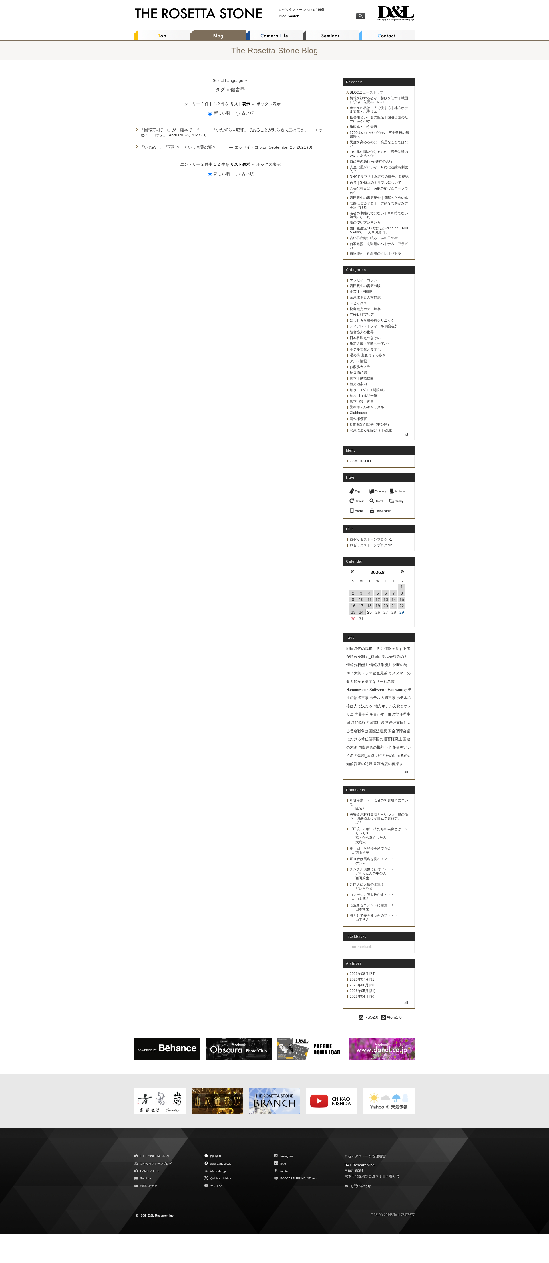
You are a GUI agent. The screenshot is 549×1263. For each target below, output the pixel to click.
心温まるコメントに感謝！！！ (374, 905)
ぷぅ (358, 822)
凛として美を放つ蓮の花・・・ (374, 916)
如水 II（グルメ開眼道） (368, 390)
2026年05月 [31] (362, 991)
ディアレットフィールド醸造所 (374, 326)
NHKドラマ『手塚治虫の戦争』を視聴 (379, 177)
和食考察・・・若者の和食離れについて (379, 802)
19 (377, 605)
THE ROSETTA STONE (155, 1156)
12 (377, 599)
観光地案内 (358, 384)
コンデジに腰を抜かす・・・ (372, 895)
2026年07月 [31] (362, 979)
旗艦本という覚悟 (363, 127)
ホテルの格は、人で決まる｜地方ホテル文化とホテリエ (379, 110)
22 (401, 605)
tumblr (284, 1171)
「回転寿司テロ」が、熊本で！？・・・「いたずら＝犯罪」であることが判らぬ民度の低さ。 (224, 130)
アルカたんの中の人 (370, 873)
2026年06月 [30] (362, 985)
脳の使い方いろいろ (365, 223)
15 (401, 599)
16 (353, 605)
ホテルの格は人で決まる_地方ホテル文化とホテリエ (378, 706)
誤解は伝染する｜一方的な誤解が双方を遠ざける (379, 205)
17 (361, 605)
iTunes (312, 1178)
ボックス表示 (268, 104)
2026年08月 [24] (362, 974)
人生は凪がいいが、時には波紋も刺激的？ (379, 169)
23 (353, 612)
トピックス (358, 303)
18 (369, 605)
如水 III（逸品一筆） (365, 396)
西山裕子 (362, 853)
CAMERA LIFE (361, 461)
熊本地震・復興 (362, 401)
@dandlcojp (218, 1171)
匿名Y (360, 808)
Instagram (286, 1156)
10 (361, 599)
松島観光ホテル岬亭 (365, 309)
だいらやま (364, 888)
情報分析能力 (357, 665)
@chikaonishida (220, 1178)
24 (361, 612)
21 (393, 605)
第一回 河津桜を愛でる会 (370, 848)
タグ (220, 89)
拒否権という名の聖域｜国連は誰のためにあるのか (379, 119)
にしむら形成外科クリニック (372, 320)
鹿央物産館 (358, 373)
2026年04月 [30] (362, 997)
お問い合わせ (148, 1185)
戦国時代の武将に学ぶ (364, 648)
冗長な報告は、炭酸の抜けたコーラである (379, 190)
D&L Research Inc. (360, 1165)
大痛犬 (360, 842)
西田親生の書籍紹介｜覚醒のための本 (379, 198)
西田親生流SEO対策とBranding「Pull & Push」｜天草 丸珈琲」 (379, 230)
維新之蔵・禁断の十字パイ (370, 344)
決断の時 (400, 665)
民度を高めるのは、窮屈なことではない (379, 144)
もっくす (362, 833)
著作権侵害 (358, 419)
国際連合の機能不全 (375, 747)
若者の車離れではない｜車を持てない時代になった (379, 215)
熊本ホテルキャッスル (367, 407)
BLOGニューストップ (366, 92)
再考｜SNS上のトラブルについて (375, 183)
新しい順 (222, 113)
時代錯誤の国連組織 (367, 722)
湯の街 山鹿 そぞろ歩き (368, 355)
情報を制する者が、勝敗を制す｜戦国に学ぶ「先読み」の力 (379, 100)
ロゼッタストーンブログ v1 (371, 539)
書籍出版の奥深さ (388, 764)
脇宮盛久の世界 (362, 332)
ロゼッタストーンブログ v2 (371, 545)
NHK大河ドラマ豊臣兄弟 (366, 673)
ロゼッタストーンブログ (156, 1163)
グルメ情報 (358, 361)
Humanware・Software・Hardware (374, 690)
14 (393, 599)
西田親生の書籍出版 (365, 286)
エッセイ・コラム (363, 280)
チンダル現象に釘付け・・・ (372, 869)
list (406, 435)
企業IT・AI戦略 (361, 292)
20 (385, 605)
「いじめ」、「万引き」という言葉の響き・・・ (184, 147)
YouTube (216, 1185)
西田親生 (362, 878)
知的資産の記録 (359, 764)
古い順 (247, 113)
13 (385, 599)
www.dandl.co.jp (220, 1163)
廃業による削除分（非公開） (372, 430)
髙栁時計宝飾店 (362, 315)
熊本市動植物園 (362, 378)
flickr (283, 1163)
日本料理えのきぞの (365, 338)
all (406, 772)
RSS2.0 (370, 1017)
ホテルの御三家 (382, 698)
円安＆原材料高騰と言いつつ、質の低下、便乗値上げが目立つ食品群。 (379, 816)
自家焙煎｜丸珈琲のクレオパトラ (375, 254)
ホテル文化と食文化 (365, 349)
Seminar (145, 1178)
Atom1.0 (394, 1017)
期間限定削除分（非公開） (370, 425)
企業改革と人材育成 (365, 297)
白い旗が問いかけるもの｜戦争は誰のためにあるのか (379, 153)
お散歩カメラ (360, 367)
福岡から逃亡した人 (370, 838)
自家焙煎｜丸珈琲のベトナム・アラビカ (379, 246)
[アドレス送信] (357, 509)
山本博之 (362, 899)
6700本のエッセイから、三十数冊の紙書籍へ (379, 134)
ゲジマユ (362, 863)
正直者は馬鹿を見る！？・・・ (374, 859)
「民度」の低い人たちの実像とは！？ (379, 829)
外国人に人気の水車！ (367, 884)
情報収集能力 (380, 665)
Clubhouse (358, 413)
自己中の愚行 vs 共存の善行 (371, 161)
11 (369, 599)
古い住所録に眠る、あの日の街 (374, 238)
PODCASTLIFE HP (292, 1178)
